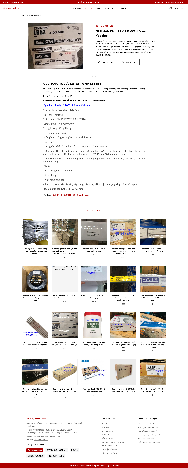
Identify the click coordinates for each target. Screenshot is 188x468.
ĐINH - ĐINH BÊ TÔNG (110, 446)
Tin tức (99, 8)
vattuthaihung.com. (93, 466)
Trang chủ (66, 8)
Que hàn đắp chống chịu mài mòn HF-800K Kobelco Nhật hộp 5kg (153, 344)
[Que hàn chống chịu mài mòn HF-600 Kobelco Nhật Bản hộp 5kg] (35, 372)
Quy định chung (111, 8)
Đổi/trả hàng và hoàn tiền (148, 431)
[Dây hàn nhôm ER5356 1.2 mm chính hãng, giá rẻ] (94, 279)
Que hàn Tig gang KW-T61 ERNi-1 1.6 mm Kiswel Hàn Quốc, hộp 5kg (123, 297)
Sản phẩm (87, 8)
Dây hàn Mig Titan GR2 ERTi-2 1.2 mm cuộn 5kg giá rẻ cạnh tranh (35, 297)
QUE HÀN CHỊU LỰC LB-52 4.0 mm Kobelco (71, 195)
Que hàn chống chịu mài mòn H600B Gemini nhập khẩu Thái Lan (152, 297)
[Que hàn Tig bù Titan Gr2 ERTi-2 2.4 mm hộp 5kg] (153, 232)
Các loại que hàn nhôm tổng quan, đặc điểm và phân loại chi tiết (35, 251)
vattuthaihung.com (41, 439)
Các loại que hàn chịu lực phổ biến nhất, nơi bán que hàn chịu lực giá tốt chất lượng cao (64, 251)
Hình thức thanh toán (146, 438)
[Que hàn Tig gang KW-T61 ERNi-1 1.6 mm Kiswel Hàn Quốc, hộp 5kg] (123, 279)
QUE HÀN (24, 16)
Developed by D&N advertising (110, 466)
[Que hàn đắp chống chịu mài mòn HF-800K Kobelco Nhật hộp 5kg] (153, 325)
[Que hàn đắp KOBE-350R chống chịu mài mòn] (94, 372)
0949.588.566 (107, 62)
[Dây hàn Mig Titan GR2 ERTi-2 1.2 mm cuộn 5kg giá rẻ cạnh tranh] (35, 279)
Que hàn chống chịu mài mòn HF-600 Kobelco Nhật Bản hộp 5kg (35, 391)
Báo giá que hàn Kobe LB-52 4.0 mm (63, 188)
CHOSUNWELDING (35, 456)
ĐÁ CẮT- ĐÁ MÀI (108, 438)
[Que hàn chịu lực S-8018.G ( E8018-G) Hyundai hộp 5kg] (153, 372)
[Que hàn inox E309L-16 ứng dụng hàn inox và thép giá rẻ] (35, 325)
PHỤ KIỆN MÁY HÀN (109, 449)
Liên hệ (123, 8)
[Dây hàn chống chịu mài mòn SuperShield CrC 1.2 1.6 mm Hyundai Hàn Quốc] (123, 232)
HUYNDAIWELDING (56, 456)
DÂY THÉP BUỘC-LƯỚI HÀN (113, 442)
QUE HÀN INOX (107, 431)
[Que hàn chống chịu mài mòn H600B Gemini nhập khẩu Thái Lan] (153, 279)
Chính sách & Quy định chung (149, 442)
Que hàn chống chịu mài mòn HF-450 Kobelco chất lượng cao (65, 391)
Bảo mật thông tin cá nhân (148, 427)
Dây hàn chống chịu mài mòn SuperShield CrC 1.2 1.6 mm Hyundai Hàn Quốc (123, 251)
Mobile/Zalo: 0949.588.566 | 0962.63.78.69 (170, 2)
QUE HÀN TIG (107, 427)
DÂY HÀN (105, 435)
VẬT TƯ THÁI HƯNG (14, 8)
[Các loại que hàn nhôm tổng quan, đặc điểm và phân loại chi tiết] (35, 232)
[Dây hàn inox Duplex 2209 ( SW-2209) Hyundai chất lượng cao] (123, 325)
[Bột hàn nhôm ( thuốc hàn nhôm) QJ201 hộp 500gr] (94, 325)
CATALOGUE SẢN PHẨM (56, 450)
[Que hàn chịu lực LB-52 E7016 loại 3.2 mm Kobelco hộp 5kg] (64, 279)
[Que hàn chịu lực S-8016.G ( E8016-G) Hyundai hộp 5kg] (123, 372)
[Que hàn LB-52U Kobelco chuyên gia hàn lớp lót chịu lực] (64, 325)
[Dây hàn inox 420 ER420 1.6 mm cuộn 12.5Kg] (94, 232)
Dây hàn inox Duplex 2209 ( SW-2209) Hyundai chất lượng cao (123, 344)
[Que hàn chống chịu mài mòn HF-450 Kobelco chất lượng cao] (64, 372)
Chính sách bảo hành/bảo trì (149, 424)
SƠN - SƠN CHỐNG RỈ (110, 453)
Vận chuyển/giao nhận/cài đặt (150, 435)
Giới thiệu (77, 8)
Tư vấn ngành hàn (35, 450)
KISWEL (74, 450)
